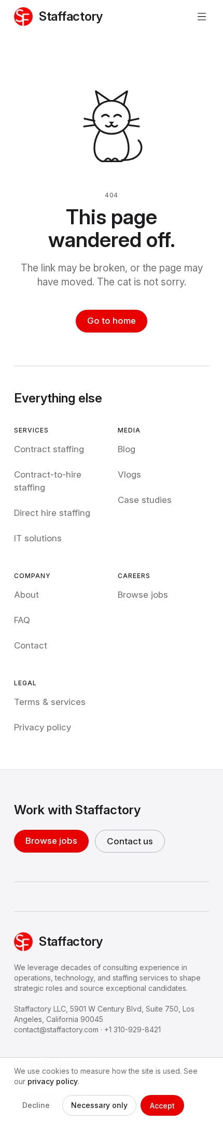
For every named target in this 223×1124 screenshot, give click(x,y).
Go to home (111, 320)
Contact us (130, 841)
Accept (162, 1105)
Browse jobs (51, 840)
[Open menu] (201, 16)
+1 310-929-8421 (132, 1029)
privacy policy (52, 1081)
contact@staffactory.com (56, 1029)
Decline (36, 1105)
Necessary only (99, 1105)
